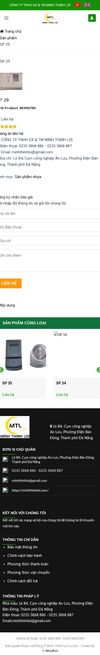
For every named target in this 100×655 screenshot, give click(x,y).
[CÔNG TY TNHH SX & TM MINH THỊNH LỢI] (50, 18)
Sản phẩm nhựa (28, 176)
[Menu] (6, 18)
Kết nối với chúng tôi (24, 513)
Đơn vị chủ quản (19, 449)
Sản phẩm (8, 38)
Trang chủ (12, 31)
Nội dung (7, 305)
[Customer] (92, 18)
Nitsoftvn (51, 651)
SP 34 (61, 383)
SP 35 (7, 383)
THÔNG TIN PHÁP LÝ (21, 596)
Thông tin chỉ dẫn (20, 540)
